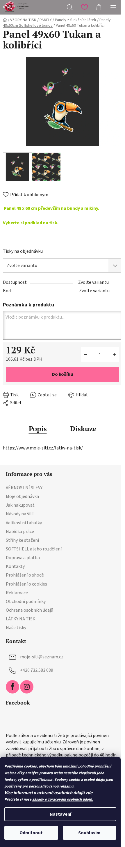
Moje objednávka (22, 496)
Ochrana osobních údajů (29, 610)
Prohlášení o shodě (25, 575)
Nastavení (60, 814)
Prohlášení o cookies (26, 584)
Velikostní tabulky (24, 523)
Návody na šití (19, 514)
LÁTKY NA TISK (20, 619)
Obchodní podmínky (26, 601)
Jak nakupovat (20, 505)
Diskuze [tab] (83, 428)
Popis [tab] (38, 428)
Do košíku (62, 374)
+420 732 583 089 (36, 670)
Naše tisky (16, 627)
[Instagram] (26, 687)
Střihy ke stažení (22, 540)
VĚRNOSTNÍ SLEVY (24, 488)
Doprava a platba (23, 558)
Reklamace (17, 593)
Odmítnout (31, 833)
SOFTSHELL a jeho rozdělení (34, 549)
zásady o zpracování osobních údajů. (62, 799)
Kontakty (15, 566)
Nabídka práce (20, 531)
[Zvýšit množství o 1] (114, 354)
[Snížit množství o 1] (85, 354)
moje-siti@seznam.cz (41, 657)
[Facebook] (12, 687)
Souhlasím (89, 833)
